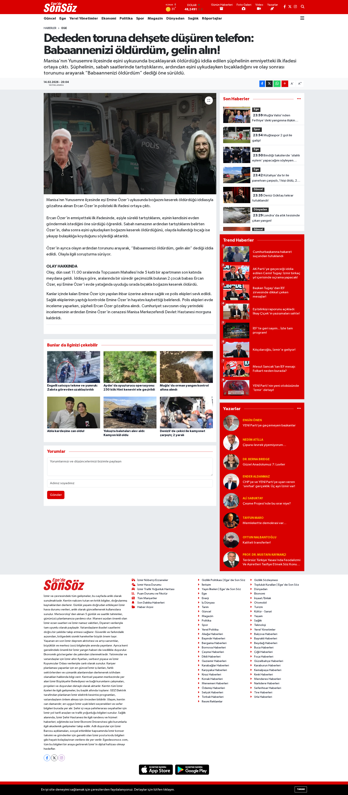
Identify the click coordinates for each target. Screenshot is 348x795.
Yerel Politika (210, 629)
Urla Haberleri (263, 696)
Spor (140, 18)
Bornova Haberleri (214, 647)
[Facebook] (47, 758)
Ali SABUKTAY (253, 498)
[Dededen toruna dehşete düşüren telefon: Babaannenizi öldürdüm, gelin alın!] (130, 143)
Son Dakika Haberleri (151, 602)
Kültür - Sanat (263, 611)
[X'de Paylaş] (269, 84)
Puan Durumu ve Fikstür (152, 593)
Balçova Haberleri (265, 634)
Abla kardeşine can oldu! (65, 431)
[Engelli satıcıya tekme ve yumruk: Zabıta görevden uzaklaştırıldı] (73, 367)
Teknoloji (260, 624)
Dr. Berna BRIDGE (256, 459)
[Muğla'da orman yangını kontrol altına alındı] (186, 367)
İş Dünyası (208, 602)
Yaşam (258, 616)
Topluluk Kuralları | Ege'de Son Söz (276, 584)
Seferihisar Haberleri (267, 688)
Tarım (205, 607)
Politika (126, 18)
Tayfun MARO (253, 517)
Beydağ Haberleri (265, 643)
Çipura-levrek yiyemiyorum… (264, 445)
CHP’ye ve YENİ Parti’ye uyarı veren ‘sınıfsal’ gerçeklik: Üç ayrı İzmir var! (269, 484)
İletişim (206, 584)
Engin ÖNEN (252, 420)
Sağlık (193, 18)
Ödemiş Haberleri (213, 688)
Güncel (50, 18)
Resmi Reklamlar (212, 701)
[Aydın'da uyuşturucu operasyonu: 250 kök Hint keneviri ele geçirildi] (130, 367)
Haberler (50, 28)
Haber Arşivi (145, 607)
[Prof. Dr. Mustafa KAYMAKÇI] (231, 559)
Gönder (56, 495)
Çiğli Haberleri (263, 651)
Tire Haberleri (263, 692)
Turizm (258, 607)
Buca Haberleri (263, 647)
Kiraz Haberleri (211, 674)
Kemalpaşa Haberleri (267, 670)
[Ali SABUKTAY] (231, 501)
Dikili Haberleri (211, 656)
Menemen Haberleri (215, 683)
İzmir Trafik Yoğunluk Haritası (155, 589)
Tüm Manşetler (147, 598)
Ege (62, 18)
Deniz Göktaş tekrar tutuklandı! (272, 198)
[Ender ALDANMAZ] (231, 481)
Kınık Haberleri (263, 674)
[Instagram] (61, 758)
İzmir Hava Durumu (149, 584)
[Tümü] (299, 99)
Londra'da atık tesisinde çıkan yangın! (276, 218)
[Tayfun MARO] (231, 520)
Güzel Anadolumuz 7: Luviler (264, 464)
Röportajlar (212, 18)
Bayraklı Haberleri (265, 638)
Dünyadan (175, 18)
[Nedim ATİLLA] (231, 442)
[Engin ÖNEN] (231, 423)
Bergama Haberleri (214, 643)
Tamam (301, 789)
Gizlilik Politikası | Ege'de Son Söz (223, 580)
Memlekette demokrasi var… (264, 523)
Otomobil (260, 602)
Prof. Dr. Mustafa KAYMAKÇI (264, 554)
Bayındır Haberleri (213, 638)
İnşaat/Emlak (262, 598)
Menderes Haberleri (267, 678)
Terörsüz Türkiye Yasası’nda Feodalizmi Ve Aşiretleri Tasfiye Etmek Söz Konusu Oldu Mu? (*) (271, 562)
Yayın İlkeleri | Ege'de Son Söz (221, 589)
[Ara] (302, 7)
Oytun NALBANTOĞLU (259, 537)
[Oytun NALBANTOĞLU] (231, 540)
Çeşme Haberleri (213, 651)
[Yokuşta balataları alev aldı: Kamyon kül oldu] (130, 412)
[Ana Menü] (302, 18)
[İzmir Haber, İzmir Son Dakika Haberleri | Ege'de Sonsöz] (61, 7)
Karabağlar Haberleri (215, 665)
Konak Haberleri (212, 678)
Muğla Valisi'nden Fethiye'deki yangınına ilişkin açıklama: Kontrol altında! (273, 118)
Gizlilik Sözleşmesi (266, 580)
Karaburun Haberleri (267, 665)
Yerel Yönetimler (83, 18)
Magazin (155, 18)
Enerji (205, 598)
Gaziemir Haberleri (214, 661)
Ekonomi (109, 18)
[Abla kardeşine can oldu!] (73, 412)
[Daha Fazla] (285, 84)
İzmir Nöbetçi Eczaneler (152, 580)
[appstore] (156, 769)
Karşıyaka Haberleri (214, 670)
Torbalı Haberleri (213, 696)
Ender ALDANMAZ (256, 476)
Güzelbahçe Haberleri (268, 661)
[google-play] (192, 769)
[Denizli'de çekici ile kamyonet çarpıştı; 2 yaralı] (186, 412)
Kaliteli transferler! (257, 542)
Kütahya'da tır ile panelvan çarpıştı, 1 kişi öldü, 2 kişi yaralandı (274, 178)
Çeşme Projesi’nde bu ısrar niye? (267, 503)
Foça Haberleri (263, 656)
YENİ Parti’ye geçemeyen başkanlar (269, 425)
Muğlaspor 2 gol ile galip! (272, 137)
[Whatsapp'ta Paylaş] (277, 84)
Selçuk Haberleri (212, 692)
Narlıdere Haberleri (266, 683)
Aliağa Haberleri (212, 634)
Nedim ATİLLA (253, 439)
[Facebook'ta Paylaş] (262, 84)
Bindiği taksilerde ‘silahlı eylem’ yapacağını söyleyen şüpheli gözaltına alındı (276, 158)
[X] (54, 758)
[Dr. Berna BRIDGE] (231, 462)
